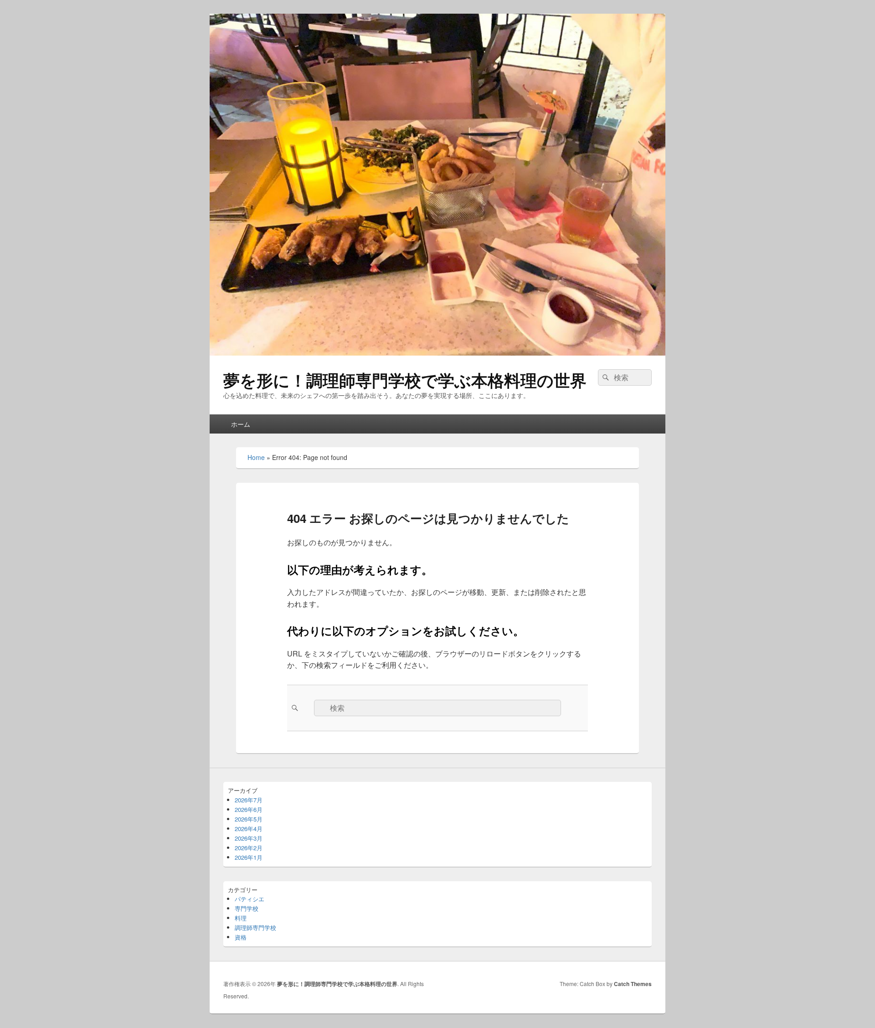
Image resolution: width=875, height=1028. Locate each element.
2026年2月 (248, 847)
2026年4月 (248, 828)
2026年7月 (248, 800)
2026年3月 (248, 838)
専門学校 (246, 908)
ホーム (240, 424)
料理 (241, 918)
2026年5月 (248, 819)
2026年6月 (248, 809)
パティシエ (249, 898)
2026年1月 (248, 857)
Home (256, 457)
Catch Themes (633, 984)
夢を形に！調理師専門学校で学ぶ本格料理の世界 (405, 380)
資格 (241, 937)
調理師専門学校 (255, 927)
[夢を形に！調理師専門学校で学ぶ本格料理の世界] (437, 352)
